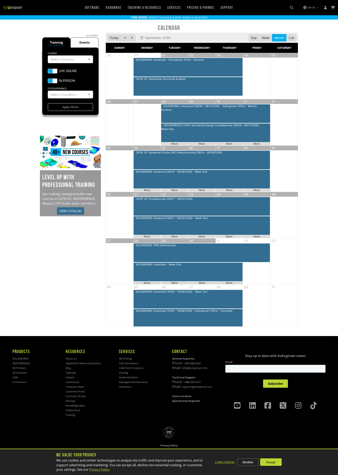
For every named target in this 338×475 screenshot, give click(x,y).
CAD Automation (128, 363)
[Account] (325, 7)
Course (52, 53)
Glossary (71, 401)
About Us (71, 358)
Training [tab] (56, 42)
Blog (68, 368)
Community (73, 382)
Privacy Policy (99, 469)
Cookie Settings (225, 462)
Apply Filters (70, 107)
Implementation (128, 377)
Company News (75, 386)
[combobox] (70, 59)
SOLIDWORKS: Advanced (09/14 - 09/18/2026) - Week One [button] (171, 171)
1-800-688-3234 (192, 363)
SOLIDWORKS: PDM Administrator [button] (156, 245)
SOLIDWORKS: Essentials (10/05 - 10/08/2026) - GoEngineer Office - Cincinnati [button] (184, 310)
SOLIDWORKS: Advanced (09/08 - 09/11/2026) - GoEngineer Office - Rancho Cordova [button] (209, 108)
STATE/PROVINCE (57, 88)
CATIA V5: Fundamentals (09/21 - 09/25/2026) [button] (164, 198)
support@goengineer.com (197, 386)
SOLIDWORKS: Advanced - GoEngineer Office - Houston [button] (170, 59)
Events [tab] (84, 42)
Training (70, 415)
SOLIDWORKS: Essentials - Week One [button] (158, 264)
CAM (15, 377)
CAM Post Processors (131, 368)
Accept (271, 462)
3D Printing (125, 358)
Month (279, 38)
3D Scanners (20, 372)
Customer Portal (75, 391)
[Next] (132, 37)
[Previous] (125, 37)
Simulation (125, 386)
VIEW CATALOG (70, 211)
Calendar (71, 372)
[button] (311, 7)
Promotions (19, 382)
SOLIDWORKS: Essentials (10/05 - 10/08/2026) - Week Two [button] (172, 291)
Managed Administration (133, 382)
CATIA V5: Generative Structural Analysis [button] (161, 78)
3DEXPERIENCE (21, 363)
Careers (70, 377)
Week (266, 38)
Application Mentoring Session (83, 363)
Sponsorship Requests (186, 401)
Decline (248, 462)
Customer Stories (76, 396)
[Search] (291, 7)
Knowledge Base (75, 405)
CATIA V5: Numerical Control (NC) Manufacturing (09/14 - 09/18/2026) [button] (179, 152)
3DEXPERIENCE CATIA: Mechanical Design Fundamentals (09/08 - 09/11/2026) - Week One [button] (211, 127)
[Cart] (333, 7)
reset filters (92, 35)
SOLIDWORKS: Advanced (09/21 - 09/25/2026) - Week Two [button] (172, 218)
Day (254, 38)
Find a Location (181, 396)
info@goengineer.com (194, 368)
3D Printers (19, 368)
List (291, 38)
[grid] (202, 180)
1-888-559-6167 (192, 382)
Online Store (73, 410)
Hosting (123, 372)
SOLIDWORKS (21, 358)
